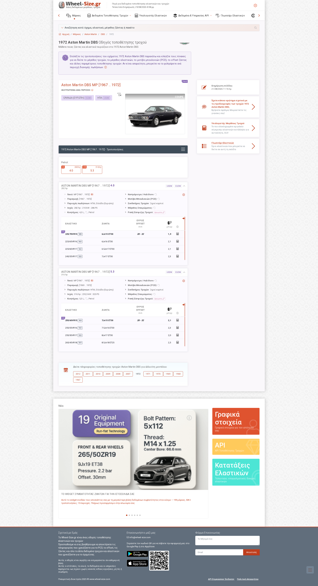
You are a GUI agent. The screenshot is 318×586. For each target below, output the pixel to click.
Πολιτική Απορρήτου (247, 579)
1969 (168, 374)
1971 (148, 374)
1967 (78, 380)
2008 (118, 374)
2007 (128, 374)
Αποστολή (251, 552)
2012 (78, 374)
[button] (159, 27)
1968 (178, 374)
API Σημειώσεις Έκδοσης (221, 579)
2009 (108, 374)
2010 (98, 374)
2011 (88, 374)
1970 (158, 374)
